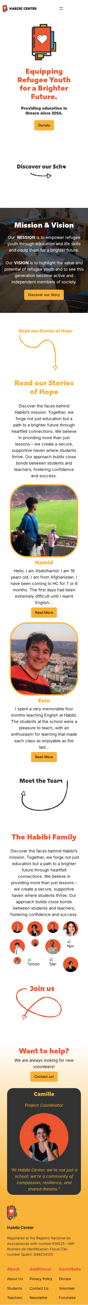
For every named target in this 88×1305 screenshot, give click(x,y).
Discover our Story (44, 295)
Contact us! (44, 1076)
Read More (44, 612)
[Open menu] (61, 8)
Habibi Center (23, 8)
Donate (44, 125)
